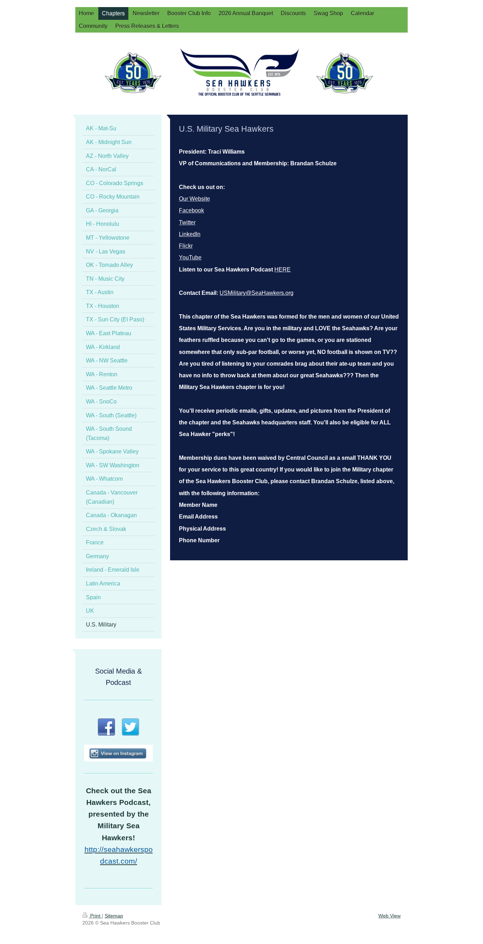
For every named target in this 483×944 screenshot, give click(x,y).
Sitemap (114, 916)
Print (95, 916)
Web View (389, 916)
